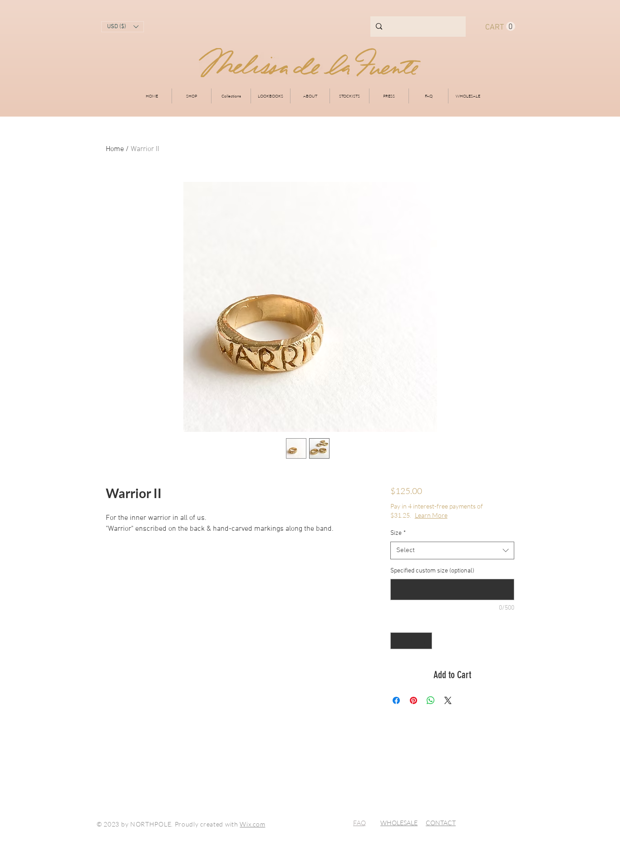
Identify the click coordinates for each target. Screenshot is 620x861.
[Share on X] (448, 700)
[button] (122, 26)
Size (398, 533)
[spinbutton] (411, 641)
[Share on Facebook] (396, 700)
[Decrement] (397, 641)
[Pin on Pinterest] (413, 700)
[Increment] (425, 641)
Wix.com (252, 824)
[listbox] (122, 26)
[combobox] (452, 550)
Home (115, 149)
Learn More (431, 515)
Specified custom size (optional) (432, 571)
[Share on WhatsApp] (430, 700)
